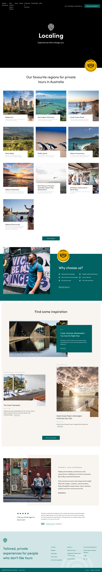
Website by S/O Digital (95, 570)
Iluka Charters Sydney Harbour (11, 6)
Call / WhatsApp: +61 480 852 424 (73, 6)
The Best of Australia (20, 372)
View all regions (51, 238)
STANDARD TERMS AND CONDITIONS (74, 554)
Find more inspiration (51, 438)
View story (63, 348)
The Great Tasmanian (12, 405)
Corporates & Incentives (27, 5)
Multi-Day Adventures (9, 372)
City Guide (54, 557)
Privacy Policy (22, 570)
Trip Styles (54, 553)
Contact (21, 3)
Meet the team (71, 550)
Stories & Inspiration (56, 560)
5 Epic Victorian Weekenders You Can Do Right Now (72, 334)
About (16, 3)
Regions (53, 550)
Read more (17, 415)
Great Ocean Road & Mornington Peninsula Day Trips (69, 417)
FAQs (40, 3)
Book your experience (92, 6)
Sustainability (34, 3)
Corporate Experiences (90, 547)
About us (69, 547)
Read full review (50, 524)
